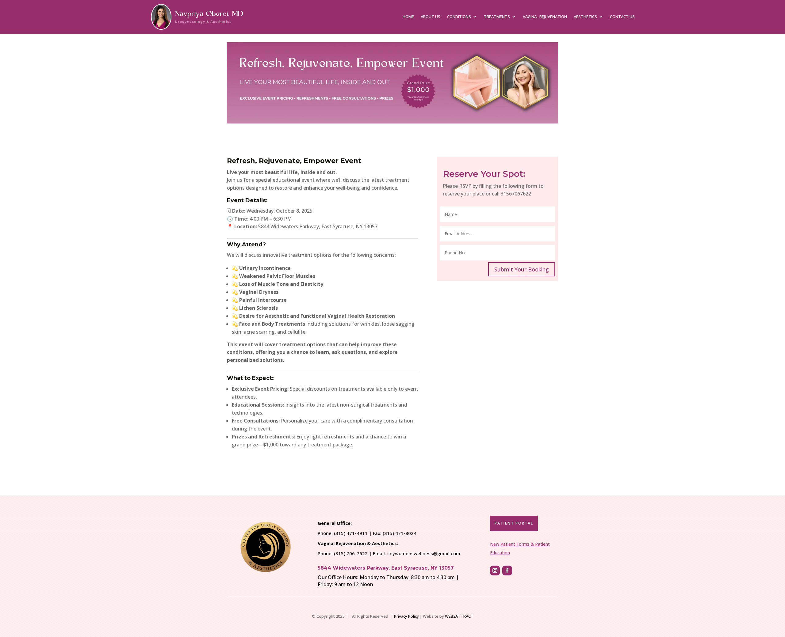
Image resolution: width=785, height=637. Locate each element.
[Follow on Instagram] (495, 570)
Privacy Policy (406, 616)
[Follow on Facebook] (507, 570)
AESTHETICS (585, 16)
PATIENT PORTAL (514, 523)
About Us (430, 16)
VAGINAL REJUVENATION (545, 16)
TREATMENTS (497, 16)
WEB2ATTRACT (459, 616)
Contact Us (622, 16)
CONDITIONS (459, 16)
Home (408, 16)
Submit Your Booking (521, 269)
